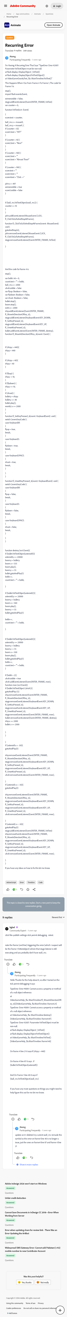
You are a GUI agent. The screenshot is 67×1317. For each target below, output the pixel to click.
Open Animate (53, 25)
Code (41, 882)
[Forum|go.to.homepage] (23, 5)
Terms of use (30, 1303)
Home (9, 14)
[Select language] (46, 5)
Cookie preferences (13, 1308)
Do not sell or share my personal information (41, 1308)
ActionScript (11, 882)
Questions (49, 14)
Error (22, 882)
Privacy (41, 1303)
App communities (22, 14)
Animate (37, 14)
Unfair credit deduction (15, 1198)
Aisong (13, 56)
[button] (5, 6)
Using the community (14, 1303)
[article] (33, 946)
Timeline (31, 882)
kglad (12, 927)
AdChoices (13, 1313)
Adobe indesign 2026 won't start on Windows (26, 1183)
